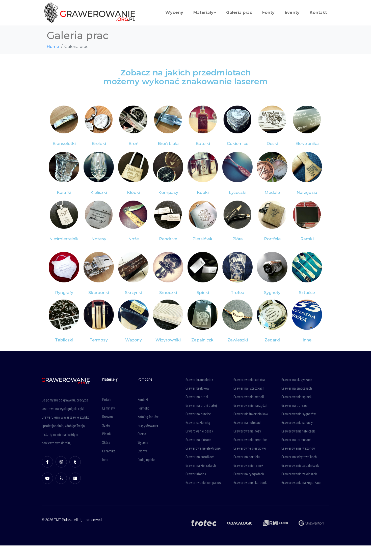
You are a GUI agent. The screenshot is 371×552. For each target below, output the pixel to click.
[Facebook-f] (47, 462)
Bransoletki (64, 143)
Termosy (99, 340)
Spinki (203, 292)
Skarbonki (98, 292)
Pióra (237, 239)
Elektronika (307, 143)
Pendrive (168, 239)
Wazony (133, 340)
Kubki (203, 192)
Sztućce (307, 292)
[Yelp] (61, 478)
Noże (133, 239)
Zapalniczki (203, 340)
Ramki (307, 239)
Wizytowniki (168, 340)
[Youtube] (47, 478)
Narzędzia (307, 192)
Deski (272, 143)
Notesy (98, 239)
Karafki (64, 192)
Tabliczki (64, 340)
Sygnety (272, 292)
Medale (272, 192)
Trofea (237, 292)
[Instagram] (61, 462)
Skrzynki (133, 292)
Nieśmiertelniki (64, 241)
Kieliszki (98, 192)
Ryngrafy (64, 292)
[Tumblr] (75, 462)
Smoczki (168, 292)
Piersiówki (203, 239)
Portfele (272, 239)
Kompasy (168, 192)
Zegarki (272, 340)
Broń (133, 143)
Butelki (203, 143)
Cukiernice (237, 143)
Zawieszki (237, 340)
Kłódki (133, 192)
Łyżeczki (237, 192)
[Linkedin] (75, 478)
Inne (307, 340)
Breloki (99, 143)
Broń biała (168, 143)
